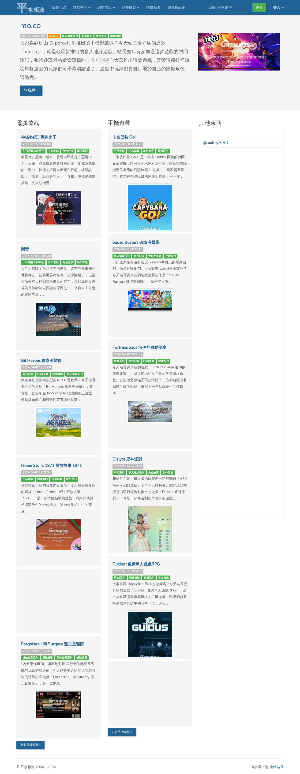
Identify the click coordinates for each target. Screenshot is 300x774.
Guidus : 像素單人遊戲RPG (136, 564)
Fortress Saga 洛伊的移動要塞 (139, 347)
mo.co (30, 25)
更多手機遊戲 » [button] (122, 732)
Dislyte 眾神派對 (127, 459)
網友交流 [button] (104, 7)
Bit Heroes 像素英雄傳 (41, 360)
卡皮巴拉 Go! (123, 137)
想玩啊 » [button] (31, 90)
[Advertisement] (58, 602)
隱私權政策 (176, 7)
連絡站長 (277, 767)
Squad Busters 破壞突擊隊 (136, 242)
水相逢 (30, 7)
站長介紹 (59, 7)
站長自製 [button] (129, 7)
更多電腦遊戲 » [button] (30, 745)
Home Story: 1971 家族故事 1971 (51, 465)
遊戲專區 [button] (80, 7)
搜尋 (259, 7)
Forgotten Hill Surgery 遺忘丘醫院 (52, 644)
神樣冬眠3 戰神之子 (38, 137)
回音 (25, 249)
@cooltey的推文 (216, 142)
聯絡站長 (153, 7)
